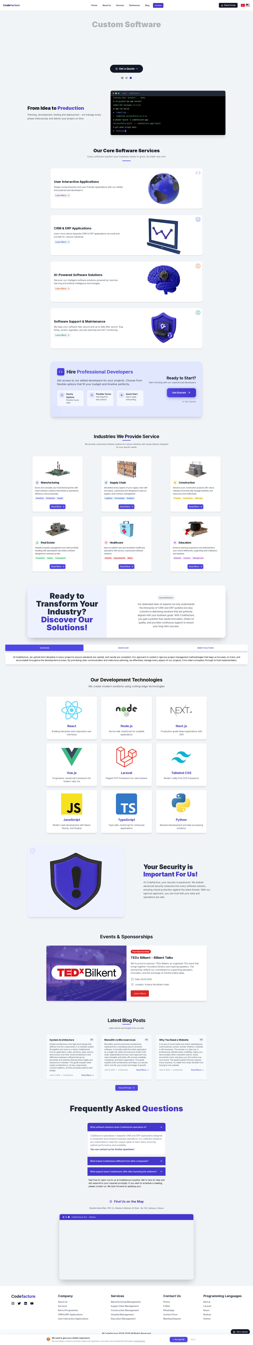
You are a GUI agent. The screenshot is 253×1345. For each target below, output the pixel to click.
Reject (193, 1339)
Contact (158, 5)
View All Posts (125, 1088)
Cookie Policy (139, 1341)
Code (11, 5)
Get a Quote (127, 68)
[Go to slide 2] (126, 78)
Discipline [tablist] (44, 648)
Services (120, 5)
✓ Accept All (178, 1339)
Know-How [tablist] (123, 648)
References (134, 5)
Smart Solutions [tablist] (205, 648)
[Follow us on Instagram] (12, 1303)
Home (94, 5)
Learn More (140, 993)
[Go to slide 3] (131, 78)
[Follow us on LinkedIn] (25, 1303)
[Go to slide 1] (122, 78)
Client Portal (229, 5)
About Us (107, 5)
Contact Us (110, 55)
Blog (147, 5)
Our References (140, 55)
